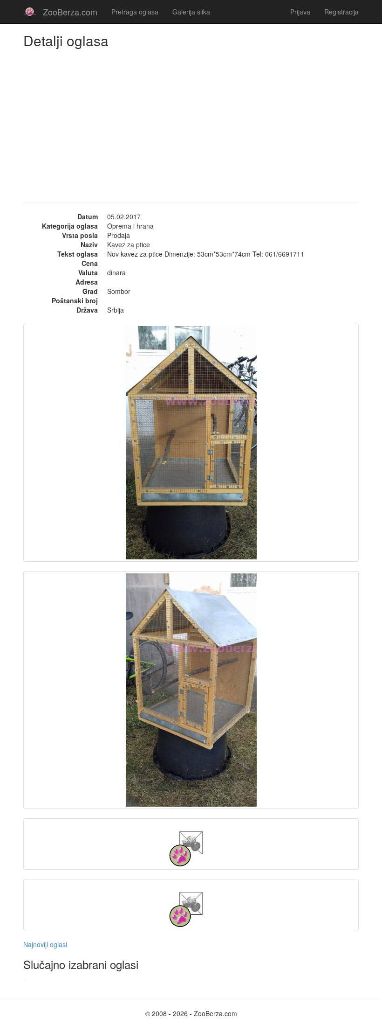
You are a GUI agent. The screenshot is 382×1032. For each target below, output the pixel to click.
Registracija (341, 11)
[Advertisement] (191, 118)
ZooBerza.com (70, 12)
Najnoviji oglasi (45, 944)
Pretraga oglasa (134, 11)
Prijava (300, 11)
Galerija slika (191, 11)
